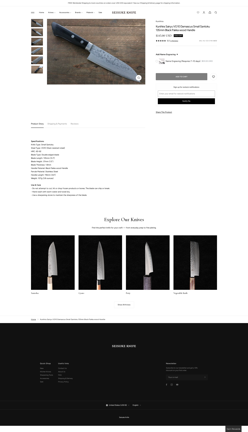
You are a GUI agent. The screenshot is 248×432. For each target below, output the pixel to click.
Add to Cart (181, 77)
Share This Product (164, 112)
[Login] (204, 12)
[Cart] (210, 12)
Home (41, 12)
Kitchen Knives (45, 372)
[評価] (198, 12)
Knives (51, 12)
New (42, 368)
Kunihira (160, 21)
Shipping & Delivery (65, 378)
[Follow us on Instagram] (171, 384)
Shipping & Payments (57, 124)
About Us (61, 372)
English (135, 405)
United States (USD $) (118, 405)
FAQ (59, 375)
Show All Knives (124, 305)
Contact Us (62, 368)
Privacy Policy (63, 382)
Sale (100, 12)
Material (89, 12)
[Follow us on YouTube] (177, 384)
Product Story (37, 124)
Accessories (64, 12)
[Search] (216, 12)
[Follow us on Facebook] (166, 385)
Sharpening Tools (46, 375)
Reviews (74, 124)
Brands (78, 12)
